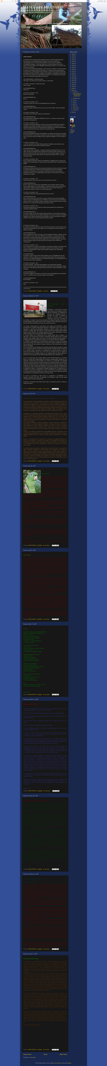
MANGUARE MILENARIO (43, 6)
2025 (73, 56)
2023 (73, 59)
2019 (73, 67)
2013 (73, 78)
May (74, 102)
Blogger (69, 1063)
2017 (73, 71)
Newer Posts (27, 1054)
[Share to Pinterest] (57, 291)
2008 (73, 88)
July (74, 100)
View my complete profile (72, 131)
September (75, 98)
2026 (73, 54)
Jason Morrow (58, 1063)
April (74, 104)
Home (45, 1054)
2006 (73, 112)
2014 (73, 77)
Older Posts (63, 1054)
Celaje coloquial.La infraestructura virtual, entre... (77, 95)
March (74, 106)
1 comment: (46, 291)
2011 (73, 82)
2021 (73, 63)
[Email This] (51, 291)
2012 (73, 80)
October (75, 92)
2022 (73, 61)
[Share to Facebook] (55, 291)
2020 (73, 65)
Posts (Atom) (33, 1057)
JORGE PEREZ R (73, 127)
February (75, 107)
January (75, 109)
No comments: (46, 388)
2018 (73, 69)
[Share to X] (54, 291)
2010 (73, 84)
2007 (73, 90)
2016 (73, 73)
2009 (73, 86)
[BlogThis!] (52, 291)
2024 (73, 57)
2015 (73, 75)
